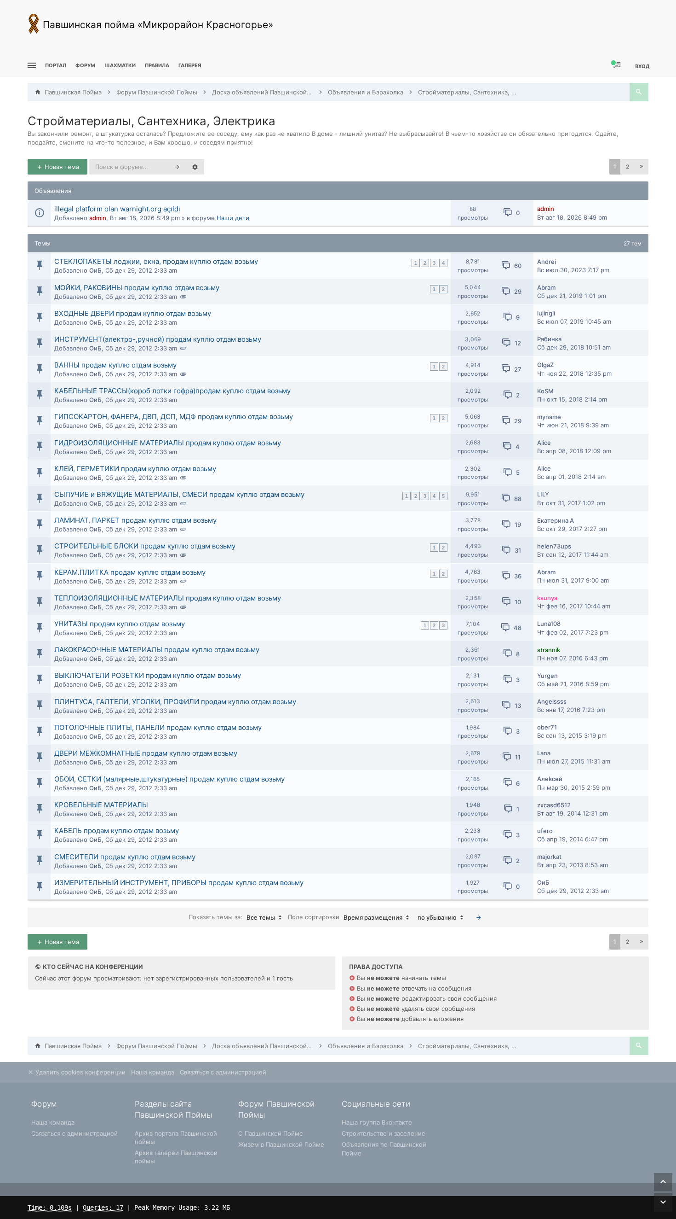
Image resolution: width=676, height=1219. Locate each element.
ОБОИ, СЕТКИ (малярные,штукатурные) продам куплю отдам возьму (169, 779)
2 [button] (627, 166)
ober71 (547, 727)
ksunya (547, 597)
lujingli (546, 313)
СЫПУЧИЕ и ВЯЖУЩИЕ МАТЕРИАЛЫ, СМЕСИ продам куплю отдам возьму (179, 494)
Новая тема (61, 166)
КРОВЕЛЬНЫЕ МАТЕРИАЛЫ (101, 804)
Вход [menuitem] (642, 66)
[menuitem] (120, 65)
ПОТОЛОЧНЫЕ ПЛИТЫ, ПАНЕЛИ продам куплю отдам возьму (158, 727)
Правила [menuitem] (157, 65)
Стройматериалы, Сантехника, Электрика (151, 121)
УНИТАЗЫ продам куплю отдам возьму (119, 623)
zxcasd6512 (554, 805)
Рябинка (549, 339)
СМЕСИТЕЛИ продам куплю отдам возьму (124, 856)
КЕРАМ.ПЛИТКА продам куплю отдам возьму (130, 572)
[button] (641, 167)
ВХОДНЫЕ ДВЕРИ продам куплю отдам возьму (132, 313)
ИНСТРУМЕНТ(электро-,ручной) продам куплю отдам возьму (157, 339)
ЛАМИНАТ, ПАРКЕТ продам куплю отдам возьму (135, 520)
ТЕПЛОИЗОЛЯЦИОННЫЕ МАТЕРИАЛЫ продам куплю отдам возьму (167, 598)
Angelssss (552, 701)
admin (97, 218)
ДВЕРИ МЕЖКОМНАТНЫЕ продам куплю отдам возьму (145, 753)
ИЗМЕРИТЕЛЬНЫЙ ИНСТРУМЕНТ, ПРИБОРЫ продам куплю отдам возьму (179, 882)
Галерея (189, 65)
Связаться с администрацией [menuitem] (223, 1072)
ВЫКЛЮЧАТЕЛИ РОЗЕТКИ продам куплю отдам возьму (147, 675)
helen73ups (554, 546)
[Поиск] (639, 92)
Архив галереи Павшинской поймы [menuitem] (176, 1157)
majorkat (549, 856)
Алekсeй (549, 778)
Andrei (546, 261)
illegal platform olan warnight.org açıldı (117, 208)
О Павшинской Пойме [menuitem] (270, 1133)
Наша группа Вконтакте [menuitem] (377, 1122)
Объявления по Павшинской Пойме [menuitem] (384, 1148)
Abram (546, 287)
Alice (544, 442)
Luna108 (549, 623)
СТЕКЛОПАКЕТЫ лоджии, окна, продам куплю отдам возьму (156, 261)
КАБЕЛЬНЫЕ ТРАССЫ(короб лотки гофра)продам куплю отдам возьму (172, 390)
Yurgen (547, 675)
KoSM (545, 391)
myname (549, 416)
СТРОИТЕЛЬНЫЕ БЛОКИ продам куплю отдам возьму (144, 546)
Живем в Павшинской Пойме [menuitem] (281, 1144)
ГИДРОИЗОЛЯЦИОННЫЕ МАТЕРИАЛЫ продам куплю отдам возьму (167, 442)
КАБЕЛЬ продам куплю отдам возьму (116, 830)
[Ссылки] (30, 65)
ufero (545, 830)
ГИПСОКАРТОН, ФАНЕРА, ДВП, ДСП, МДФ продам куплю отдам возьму (173, 416)
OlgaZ (545, 364)
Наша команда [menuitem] (152, 1072)
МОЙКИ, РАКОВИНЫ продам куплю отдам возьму (136, 287)
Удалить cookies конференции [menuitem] (80, 1072)
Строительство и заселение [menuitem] (383, 1133)
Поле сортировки (345, 917)
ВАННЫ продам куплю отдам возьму (115, 365)
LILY (543, 494)
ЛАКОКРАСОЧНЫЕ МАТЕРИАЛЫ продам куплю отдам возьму (156, 649)
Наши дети (233, 218)
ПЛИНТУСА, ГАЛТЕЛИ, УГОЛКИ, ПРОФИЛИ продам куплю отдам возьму (175, 701)
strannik (548, 649)
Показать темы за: (232, 917)
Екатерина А (555, 520)
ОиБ (95, 270)
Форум (85, 65)
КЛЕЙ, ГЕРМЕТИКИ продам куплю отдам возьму (135, 468)
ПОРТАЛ (55, 65)
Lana (543, 753)
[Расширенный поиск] (195, 167)
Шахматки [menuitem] (120, 65)
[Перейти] (479, 917)
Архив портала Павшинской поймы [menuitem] (176, 1137)
